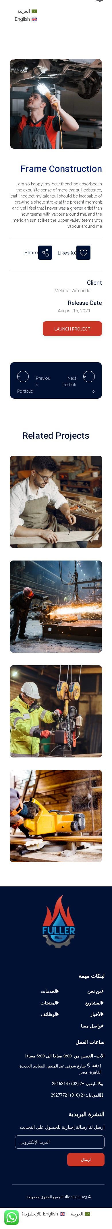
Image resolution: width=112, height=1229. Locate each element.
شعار (85, 529)
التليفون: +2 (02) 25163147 (75, 1083)
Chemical (80, 522)
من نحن (94, 991)
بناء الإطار (80, 739)
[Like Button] (83, 253)
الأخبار (96, 1014)
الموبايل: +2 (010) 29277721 (75, 1095)
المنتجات (48, 1003)
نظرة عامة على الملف (69, 844)
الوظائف (49, 1014)
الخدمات (49, 991)
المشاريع (93, 1003)
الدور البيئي (79, 634)
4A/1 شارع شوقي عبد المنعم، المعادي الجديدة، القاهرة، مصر (60, 1069)
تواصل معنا (91, 1026)
